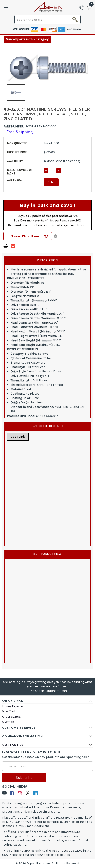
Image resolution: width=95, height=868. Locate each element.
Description (47, 260)
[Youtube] (4, 793)
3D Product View (47, 554)
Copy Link (18, 437)
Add (51, 182)
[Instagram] (20, 793)
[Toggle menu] (6, 7)
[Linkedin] (35, 793)
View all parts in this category (27, 39)
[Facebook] (12, 793)
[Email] (13, 246)
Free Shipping (19, 131)
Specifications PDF (48, 426)
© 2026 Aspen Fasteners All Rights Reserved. (48, 863)
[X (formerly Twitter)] (27, 793)
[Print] (5, 246)
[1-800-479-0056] (82, 7)
